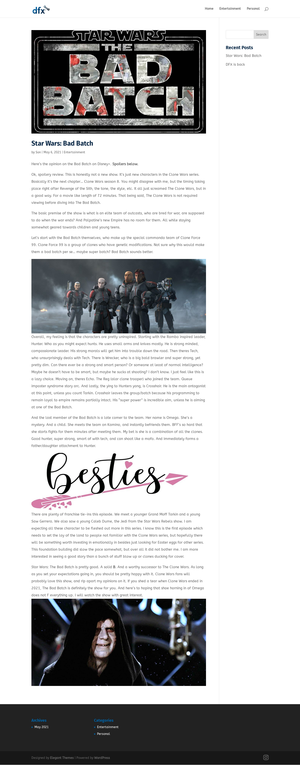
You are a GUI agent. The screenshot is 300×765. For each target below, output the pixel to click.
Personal (253, 9)
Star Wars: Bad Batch (62, 143)
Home (209, 9)
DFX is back (235, 64)
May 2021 (41, 727)
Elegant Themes (62, 758)
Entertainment (230, 9)
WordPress (102, 758)
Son (38, 152)
